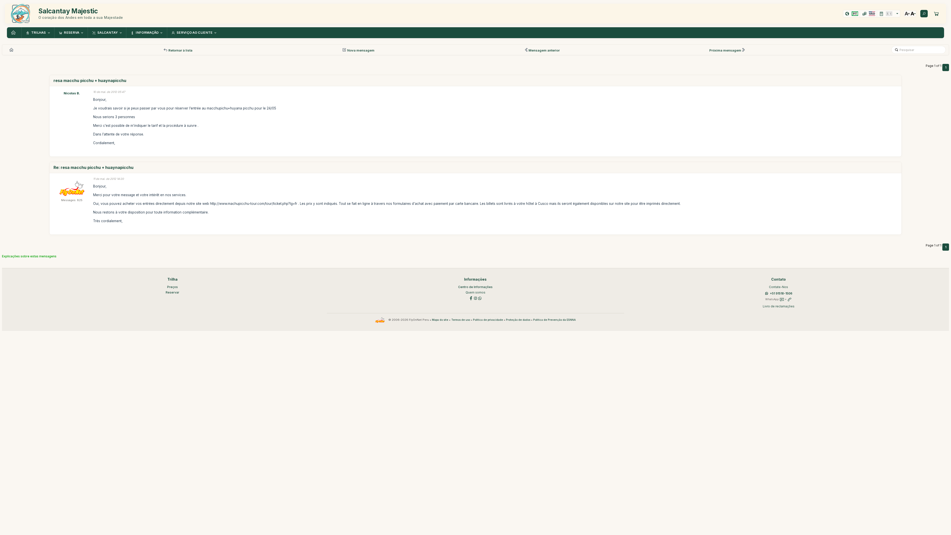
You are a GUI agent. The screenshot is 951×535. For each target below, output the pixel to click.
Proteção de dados (518, 319)
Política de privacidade (488, 319)
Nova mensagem (360, 50)
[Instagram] (475, 298)
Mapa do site (440, 319)
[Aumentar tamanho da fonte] (907, 14)
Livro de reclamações (778, 306)
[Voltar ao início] (14, 32)
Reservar (172, 292)
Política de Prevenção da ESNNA (554, 319)
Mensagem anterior (544, 50)
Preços (172, 287)
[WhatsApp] (480, 298)
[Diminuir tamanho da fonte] (913, 14)
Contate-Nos (778, 287)
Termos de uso (460, 319)
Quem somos (475, 292)
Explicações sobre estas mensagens (29, 256)
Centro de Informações (475, 287)
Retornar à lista (180, 50)
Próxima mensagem (725, 50)
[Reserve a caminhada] (936, 13)
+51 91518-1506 (781, 293)
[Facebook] (471, 298)
